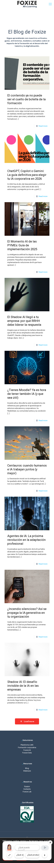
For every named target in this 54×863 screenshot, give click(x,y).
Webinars (27, 771)
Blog (27, 768)
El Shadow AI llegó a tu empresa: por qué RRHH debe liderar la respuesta (24, 320)
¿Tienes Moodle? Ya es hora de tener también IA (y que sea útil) (26, 393)
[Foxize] (27, 4)
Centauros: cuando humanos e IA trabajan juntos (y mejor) (27, 469)
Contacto (27, 789)
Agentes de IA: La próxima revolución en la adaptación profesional (26, 539)
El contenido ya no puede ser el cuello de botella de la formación (26, 99)
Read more (43, 126)
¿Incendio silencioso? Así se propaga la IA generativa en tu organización (27, 612)
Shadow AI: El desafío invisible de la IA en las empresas (23, 685)
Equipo (27, 786)
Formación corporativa (27, 747)
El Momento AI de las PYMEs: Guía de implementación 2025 (22, 245)
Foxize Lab (27, 792)
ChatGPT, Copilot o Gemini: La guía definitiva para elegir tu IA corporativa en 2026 (26, 174)
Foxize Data (27, 753)
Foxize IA (27, 750)
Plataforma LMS (27, 745)
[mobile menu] (50, 4)
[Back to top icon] (27, 837)
